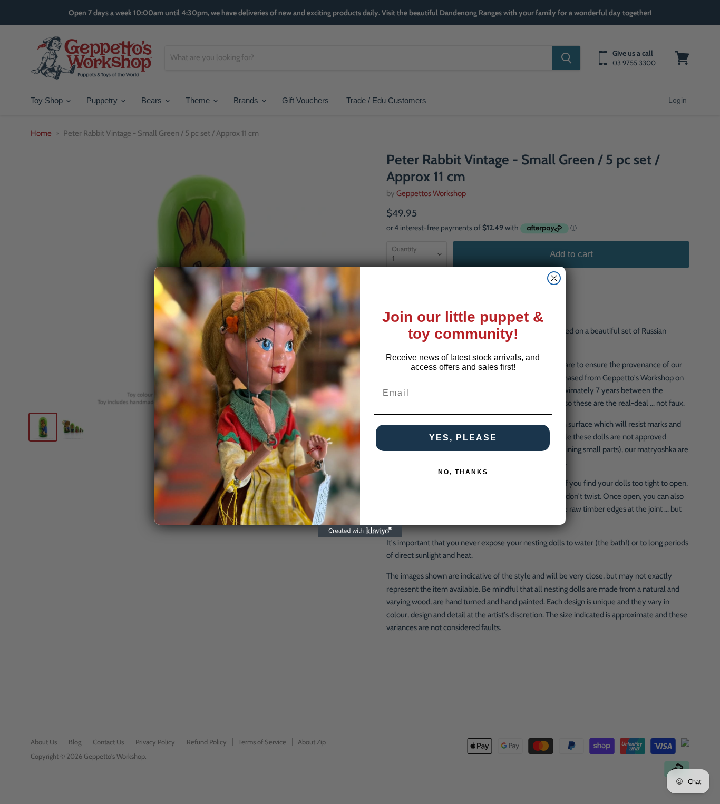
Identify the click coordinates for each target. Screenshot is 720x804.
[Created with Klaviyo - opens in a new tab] (360, 531)
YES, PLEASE (463, 437)
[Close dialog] (554, 278)
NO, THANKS (463, 472)
